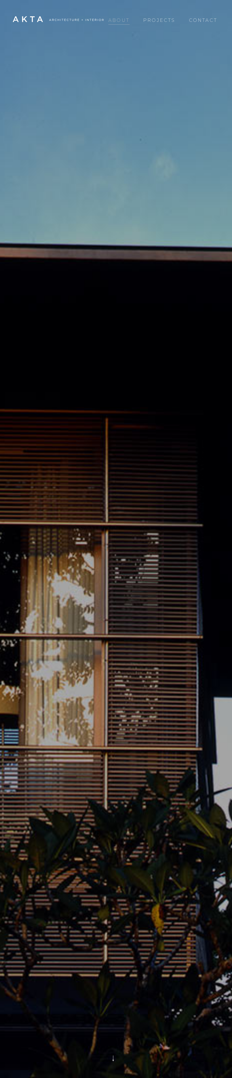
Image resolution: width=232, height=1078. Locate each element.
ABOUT (119, 20)
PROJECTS (159, 20)
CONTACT (203, 20)
